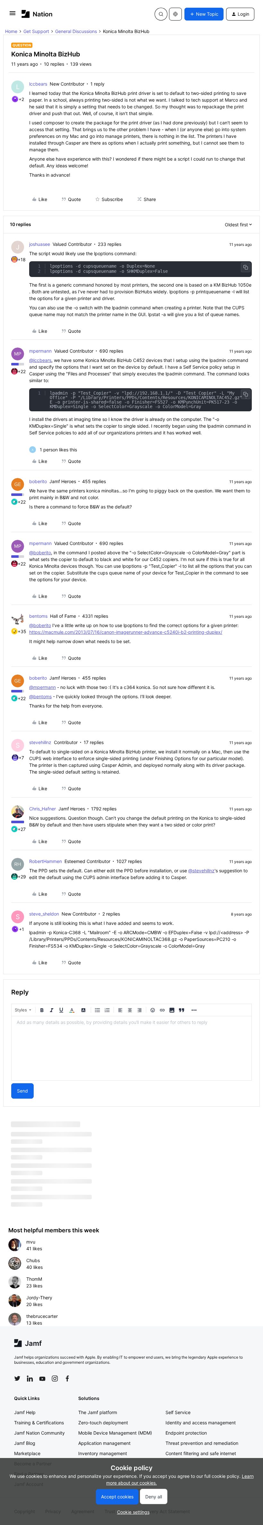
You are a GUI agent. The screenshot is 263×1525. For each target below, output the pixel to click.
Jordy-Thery (39, 1297)
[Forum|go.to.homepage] (37, 14)
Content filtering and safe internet (200, 1453)
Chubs (33, 1260)
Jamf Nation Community (39, 1433)
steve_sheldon (44, 914)
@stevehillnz (201, 870)
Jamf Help (25, 1412)
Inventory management (102, 1453)
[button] (12, 15)
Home (11, 31)
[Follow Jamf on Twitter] (17, 1378)
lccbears (38, 84)
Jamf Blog (24, 1443)
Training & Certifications (39, 1422)
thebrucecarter (42, 1316)
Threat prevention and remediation (201, 1443)
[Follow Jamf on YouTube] (42, 1378)
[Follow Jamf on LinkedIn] (30, 1378)
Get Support (36, 31)
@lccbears (40, 360)
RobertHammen (45, 861)
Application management (104, 1443)
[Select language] (175, 14)
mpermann (40, 351)
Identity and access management (200, 1422)
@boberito (40, 552)
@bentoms (40, 696)
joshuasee (39, 244)
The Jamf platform (97, 1412)
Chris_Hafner (42, 808)
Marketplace (27, 1453)
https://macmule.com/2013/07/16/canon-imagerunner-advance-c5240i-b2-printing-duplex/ (125, 632)
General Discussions (76, 31)
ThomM (34, 1279)
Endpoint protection (186, 1433)
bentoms (38, 616)
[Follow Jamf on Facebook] (67, 1378)
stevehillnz (40, 742)
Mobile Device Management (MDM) (115, 1433)
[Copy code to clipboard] (245, 267)
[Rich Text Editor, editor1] (131, 1048)
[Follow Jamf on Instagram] (55, 1378)
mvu (30, 1241)
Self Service (178, 1412)
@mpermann (42, 687)
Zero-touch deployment (103, 1422)
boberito (38, 481)
